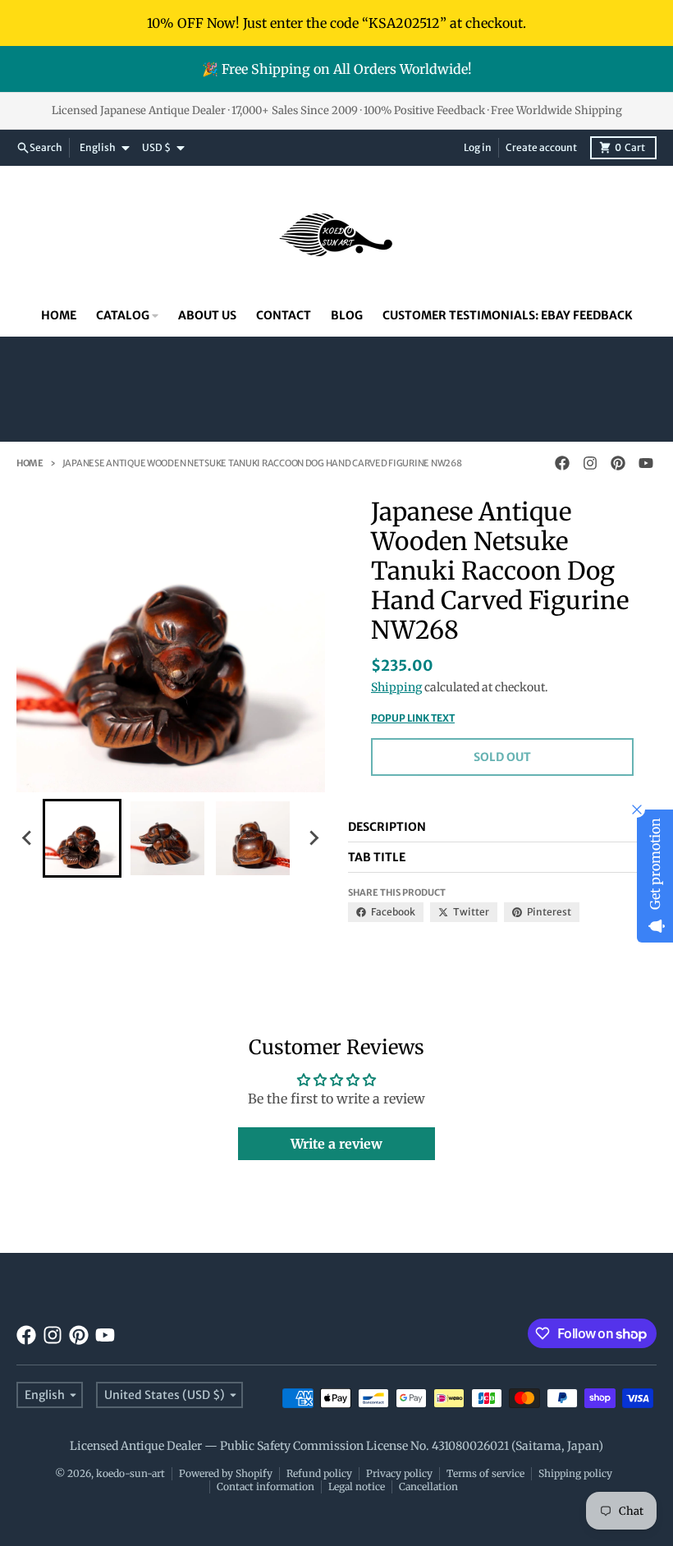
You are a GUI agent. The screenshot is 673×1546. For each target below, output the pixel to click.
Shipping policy (575, 1473)
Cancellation (428, 1486)
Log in (478, 147)
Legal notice (356, 1486)
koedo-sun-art (130, 1473)
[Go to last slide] (27, 838)
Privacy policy (399, 1473)
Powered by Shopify (225, 1473)
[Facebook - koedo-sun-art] (562, 463)
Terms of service (485, 1473)
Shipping (396, 687)
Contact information (265, 1486)
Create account (541, 147)
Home (29, 463)
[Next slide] (313, 838)
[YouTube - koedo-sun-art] (646, 463)
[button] (82, 838)
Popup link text (413, 718)
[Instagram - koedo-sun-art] (590, 463)
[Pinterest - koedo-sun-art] (618, 463)
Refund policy (319, 1473)
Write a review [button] (336, 1143)
